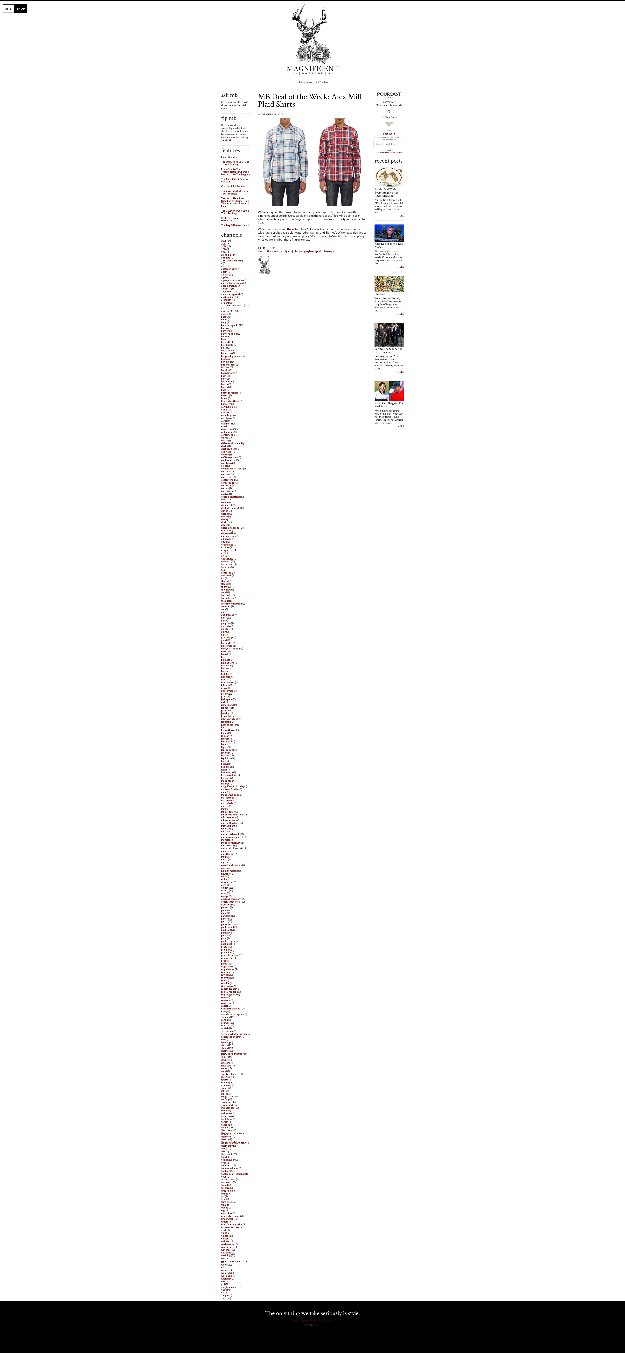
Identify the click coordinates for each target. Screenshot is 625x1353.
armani (225, 302)
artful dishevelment (232, 305)
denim (224, 510)
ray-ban (225, 974)
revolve (225, 983)
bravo (224, 398)
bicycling (226, 361)
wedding (226, 1255)
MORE (400, 215)
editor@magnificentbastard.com (389, 152)
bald (223, 319)
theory (225, 1139)
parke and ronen (230, 924)
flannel (225, 581)
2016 (223, 246)
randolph (226, 972)
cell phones (227, 432)
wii (222, 1267)
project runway (229, 955)
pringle (225, 949)
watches (225, 1249)
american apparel (230, 294)
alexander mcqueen (232, 283)
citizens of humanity (232, 443)
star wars (226, 1085)
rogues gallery (229, 994)
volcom (225, 1238)
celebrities (227, 429)
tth (223, 1199)
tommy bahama (229, 1168)
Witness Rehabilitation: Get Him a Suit (389, 350)
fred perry (226, 600)
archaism (226, 299)
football (225, 595)
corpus (225, 488)
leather (225, 755)
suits (224, 1093)
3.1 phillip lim (228, 254)
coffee (225, 454)
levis (223, 761)
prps (223, 960)
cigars (224, 440)
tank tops (226, 1119)
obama (225, 890)
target (224, 1121)
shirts (224, 1045)
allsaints (226, 288)
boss (223, 390)
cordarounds (228, 482)
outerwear (227, 904)
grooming (226, 637)
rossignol (226, 1003)
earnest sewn (228, 536)
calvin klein (227, 406)
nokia (224, 879)
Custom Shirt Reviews (233, 186)
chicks (224, 437)
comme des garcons (232, 468)
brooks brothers (230, 401)
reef (223, 980)
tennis (224, 1127)
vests (224, 1230)
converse (226, 477)
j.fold (224, 696)
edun (224, 541)
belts (224, 347)
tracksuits (227, 1182)
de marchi (226, 505)
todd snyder (228, 1159)
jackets (225, 702)
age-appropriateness (232, 280)
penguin (225, 932)
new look (226, 873)
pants (224, 921)
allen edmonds (229, 285)
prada (224, 946)
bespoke (225, 359)
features (226, 572)
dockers (225, 522)
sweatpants (227, 1105)
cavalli (224, 426)
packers (225, 907)
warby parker (228, 1244)
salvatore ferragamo (232, 1014)
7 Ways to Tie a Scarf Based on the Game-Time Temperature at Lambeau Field (235, 202)
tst (223, 1196)
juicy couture (228, 724)
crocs (224, 499)
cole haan (226, 463)
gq (222, 634)
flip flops (226, 589)
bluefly (225, 370)
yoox (224, 1289)
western (225, 1258)
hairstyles (226, 643)
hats (223, 651)
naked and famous (231, 865)
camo (224, 409)
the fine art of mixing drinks (232, 1133)
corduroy (226, 485)
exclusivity (227, 558)
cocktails (226, 451)
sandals (225, 1017)
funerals (226, 606)
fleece (224, 584)
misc (223, 831)
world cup (226, 1275)
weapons (226, 1252)
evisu (224, 555)
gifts (224, 617)
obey (224, 893)
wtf (223, 1281)
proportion (227, 958)
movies (225, 851)
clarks (224, 446)
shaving (225, 1042)
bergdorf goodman (231, 356)
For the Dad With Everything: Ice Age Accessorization (386, 192)
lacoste (225, 738)
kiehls (224, 733)
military (225, 828)
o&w (223, 885)
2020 (223, 249)
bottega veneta (229, 392)
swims (224, 1110)
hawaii (224, 654)
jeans (224, 710)
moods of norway (231, 842)
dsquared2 (227, 533)
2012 (223, 243)
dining (224, 519)
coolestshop (228, 479)
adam (224, 271)
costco (225, 494)
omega (225, 896)
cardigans (286, 251)
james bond (227, 705)
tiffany (225, 1151)
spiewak (225, 1076)
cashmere (226, 423)
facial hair (226, 564)
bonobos (226, 381)
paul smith (227, 929)
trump (224, 1193)
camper (225, 412)
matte (224, 806)
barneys (329, 251)
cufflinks (226, 502)
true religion (228, 1190)
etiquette (226, 550)
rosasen (225, 1000)
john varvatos (229, 719)
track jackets (228, 1179)
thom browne (228, 1145)
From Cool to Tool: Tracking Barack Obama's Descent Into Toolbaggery (235, 172)
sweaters (226, 1102)
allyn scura (227, 291)
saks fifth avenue (230, 1008)
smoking (225, 1062)
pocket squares (229, 941)
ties (223, 1148)
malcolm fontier (230, 789)
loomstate (227, 772)
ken (223, 727)
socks (224, 1068)
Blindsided (381, 294)
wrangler (226, 1278)
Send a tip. (227, 140)
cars (223, 420)
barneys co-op (229, 333)
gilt (223, 620)
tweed (224, 1207)
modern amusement (232, 837)
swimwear (226, 1113)
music (224, 859)
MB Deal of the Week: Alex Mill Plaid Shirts (310, 100)
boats (224, 375)
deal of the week (268, 251)
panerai (225, 918)
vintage (225, 1235)
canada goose (228, 415)
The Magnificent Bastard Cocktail (235, 180)
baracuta (226, 328)
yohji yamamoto (230, 1287)
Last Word (389, 133)
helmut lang (227, 662)
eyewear (225, 561)
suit (223, 1090)
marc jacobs (227, 797)
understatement (230, 1216)
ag (222, 277)
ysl (222, 1292)
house (224, 679)
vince (224, 1232)
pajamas (225, 910)
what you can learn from (234, 1261)
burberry (226, 404)
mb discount (228, 817)
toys (223, 1176)
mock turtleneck (230, 834)
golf (223, 631)
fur (223, 609)
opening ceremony (231, 899)
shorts (225, 1050)
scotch (225, 1028)
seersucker (227, 1031)
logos (224, 769)
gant (223, 612)
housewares (228, 682)
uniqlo (224, 1221)
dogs (224, 525)
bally (223, 322)
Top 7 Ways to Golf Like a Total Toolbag (235, 212)
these (290, 229)
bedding (225, 336)
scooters (226, 1025)
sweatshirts (227, 1107)
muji (223, 856)
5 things (225, 257)
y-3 (223, 1284)
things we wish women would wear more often (234, 1142)
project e (226, 952)
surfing (225, 1099)
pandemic (226, 915)
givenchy (226, 626)
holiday (225, 674)
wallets (225, 1241)
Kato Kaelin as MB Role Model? (389, 245)
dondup (225, 530)
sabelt (224, 1005)
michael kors (228, 825)
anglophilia (227, 297)
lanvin (224, 744)
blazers (297, 251)
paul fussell (227, 927)
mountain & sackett (232, 848)
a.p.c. (223, 266)
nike (223, 876)
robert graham (229, 988)
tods (223, 1162)
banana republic (230, 325)
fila (222, 578)
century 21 (227, 434)
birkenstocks (228, 364)
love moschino (229, 775)
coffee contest (229, 457)
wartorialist (227, 1247)
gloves (224, 628)
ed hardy (226, 539)
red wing (226, 977)
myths (224, 862)
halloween (227, 645)
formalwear (227, 598)
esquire (225, 547)
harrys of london (230, 648)
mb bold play (228, 811)
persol (224, 935)
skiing (224, 1057)
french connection (231, 603)
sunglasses (227, 1096)
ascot (224, 308)
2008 (223, 240)
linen (224, 764)
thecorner (226, 1136)
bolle (224, 378)
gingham (309, 251)
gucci (224, 640)
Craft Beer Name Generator (230, 219)
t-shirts (225, 1116)
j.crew (224, 693)
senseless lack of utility (234, 1034)
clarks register (229, 448)
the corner (227, 1130)
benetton (226, 353)
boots (224, 387)
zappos (225, 1295)
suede (224, 1088)
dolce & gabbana (230, 527)
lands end (226, 741)
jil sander (226, 716)
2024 (223, 252)
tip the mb (226, 1154)
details (225, 513)
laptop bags (227, 749)
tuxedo (225, 1204)
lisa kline (226, 766)
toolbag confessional (233, 1174)
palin (224, 913)
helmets (225, 659)
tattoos (225, 1124)
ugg (223, 1210)
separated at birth (231, 1036)
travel (224, 1185)
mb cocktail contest (232, 814)
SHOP (21, 8)
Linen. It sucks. (229, 157)
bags (223, 316)
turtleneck (227, 1202)
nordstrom (227, 882)
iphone (225, 685)
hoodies (225, 676)
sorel (224, 1071)
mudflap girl (227, 854)
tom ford (226, 1165)
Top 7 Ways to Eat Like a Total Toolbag (234, 192)
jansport (226, 707)
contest (225, 474)
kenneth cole (228, 730)
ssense (225, 1082)
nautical (225, 868)
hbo (223, 657)
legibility (226, 758)
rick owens (227, 986)
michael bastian (229, 823)
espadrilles (227, 544)
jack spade (227, 699)
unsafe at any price (231, 1224)
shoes (224, 1048)
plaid (319, 251)
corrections (227, 491)
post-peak (226, 944)
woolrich (226, 1273)
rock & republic (229, 991)
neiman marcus (229, 870)
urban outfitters (230, 1227)
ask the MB (227, 311)
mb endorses (228, 820)
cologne (225, 465)
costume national (231, 496)
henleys (225, 665)
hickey (224, 671)
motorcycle (227, 845)
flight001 (226, 586)
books (224, 384)
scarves (225, 1022)
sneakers (226, 1065)
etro (223, 553)
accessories (227, 268)
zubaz (224, 1298)
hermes (225, 668)
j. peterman (227, 690)
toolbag (225, 1171)
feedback (226, 575)
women (225, 1270)
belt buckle (227, 345)
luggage (225, 778)
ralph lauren (228, 969)
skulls (224, 1059)
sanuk (224, 1019)
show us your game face (234, 1053)
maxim (224, 808)
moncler (225, 839)
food (224, 592)
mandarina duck (230, 794)
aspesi (224, 314)
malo (224, 792)
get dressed (227, 614)
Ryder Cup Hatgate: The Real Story (389, 404)
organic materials (230, 901)
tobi (223, 1157)
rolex (224, 997)
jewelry (225, 713)
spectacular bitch (230, 1074)
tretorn (225, 1188)
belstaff (225, 342)
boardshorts (228, 373)
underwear (227, 1218)
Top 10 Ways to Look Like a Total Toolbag (235, 163)
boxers (225, 395)
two (297, 229)
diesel (224, 516)
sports (224, 1079)
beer (223, 339)
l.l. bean (225, 735)
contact (225, 471)
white (224, 1264)
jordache (226, 721)
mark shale (227, 803)
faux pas (226, 567)
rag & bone (227, 966)
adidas (225, 274)
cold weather (228, 460)
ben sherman (228, 350)
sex (223, 1039)
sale (223, 1011)
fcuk (223, 570)
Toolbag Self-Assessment (235, 225)
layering (225, 752)
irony (224, 688)
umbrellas (226, 1213)
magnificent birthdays (233, 786)
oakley (225, 887)
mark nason (227, 800)
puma (224, 963)
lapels (224, 747)
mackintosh (227, 780)
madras (225, 783)
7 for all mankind (230, 260)
